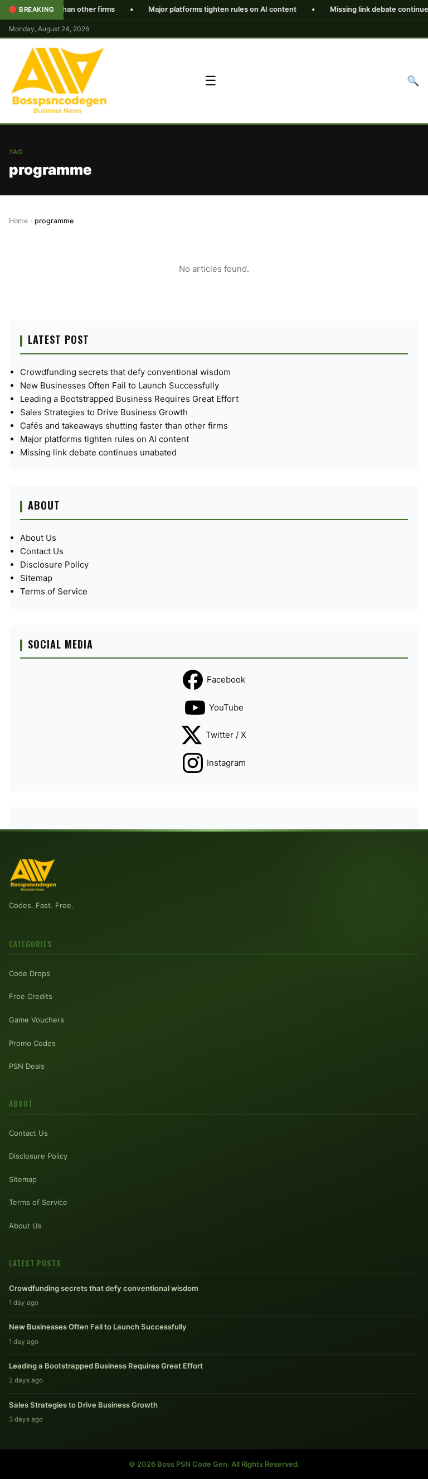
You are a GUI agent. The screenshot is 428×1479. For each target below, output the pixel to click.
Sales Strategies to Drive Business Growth (104, 412)
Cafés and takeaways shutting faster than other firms (124, 425)
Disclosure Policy (54, 564)
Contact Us (42, 551)
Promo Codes (32, 1043)
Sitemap (36, 578)
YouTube (226, 707)
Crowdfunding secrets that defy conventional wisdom (125, 372)
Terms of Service (53, 591)
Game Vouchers (36, 1019)
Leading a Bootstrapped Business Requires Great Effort (129, 398)
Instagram (226, 762)
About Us (38, 537)
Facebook (226, 679)
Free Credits (30, 996)
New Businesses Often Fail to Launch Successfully (119, 385)
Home (18, 221)
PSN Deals (27, 1066)
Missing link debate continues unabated (98, 452)
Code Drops (29, 973)
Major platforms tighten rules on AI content (190, 9)
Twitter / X (226, 734)
